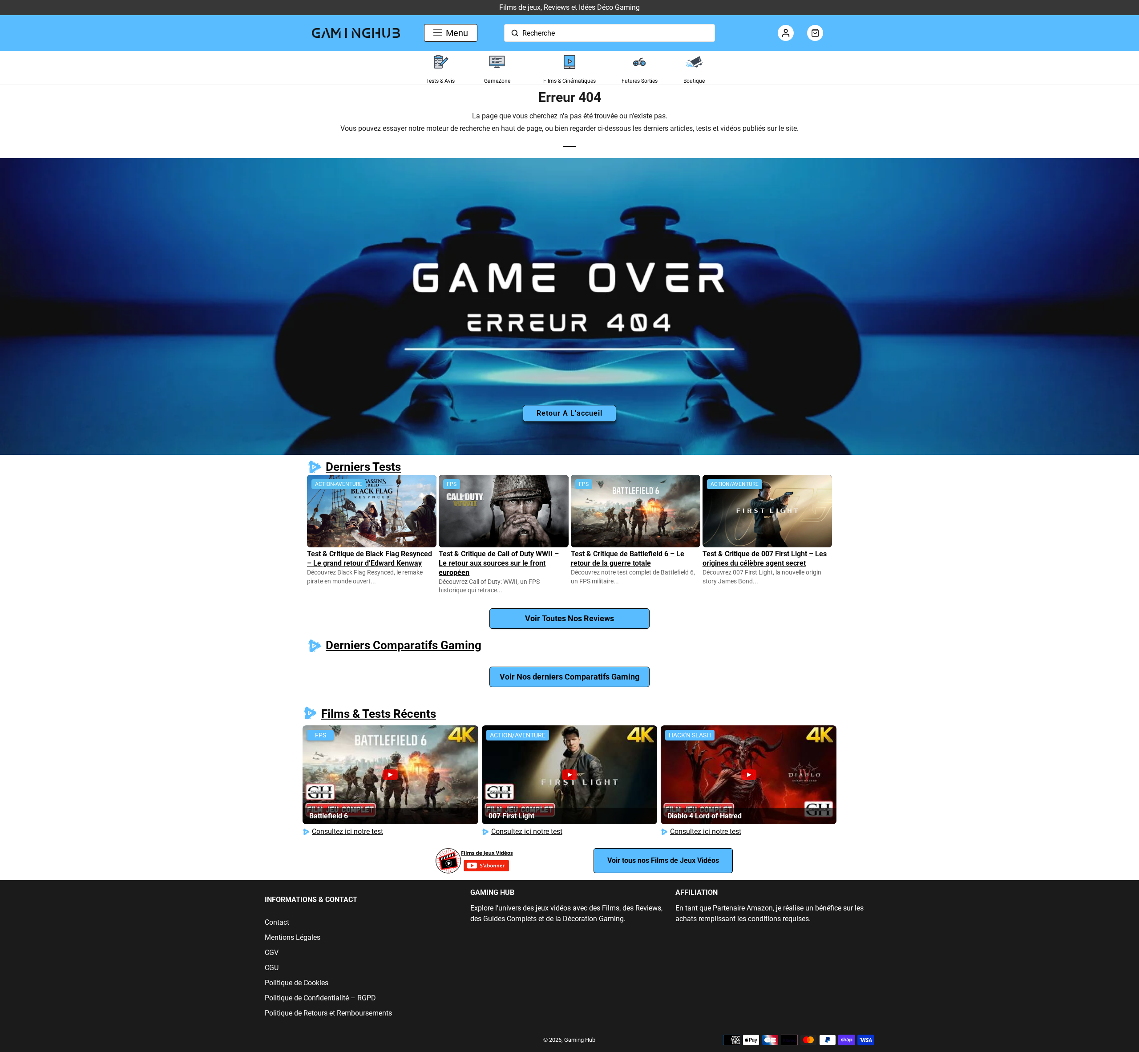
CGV (272, 952)
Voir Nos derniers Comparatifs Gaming (569, 676)
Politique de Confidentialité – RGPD (320, 998)
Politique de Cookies (296, 983)
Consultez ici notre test (347, 831)
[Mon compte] (786, 33)
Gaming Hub (579, 1039)
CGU (272, 967)
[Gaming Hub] (355, 32)
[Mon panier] (815, 33)
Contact (277, 922)
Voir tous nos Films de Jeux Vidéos (663, 860)
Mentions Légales (292, 937)
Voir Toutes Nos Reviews (569, 618)
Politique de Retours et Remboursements (328, 1013)
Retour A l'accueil (569, 413)
